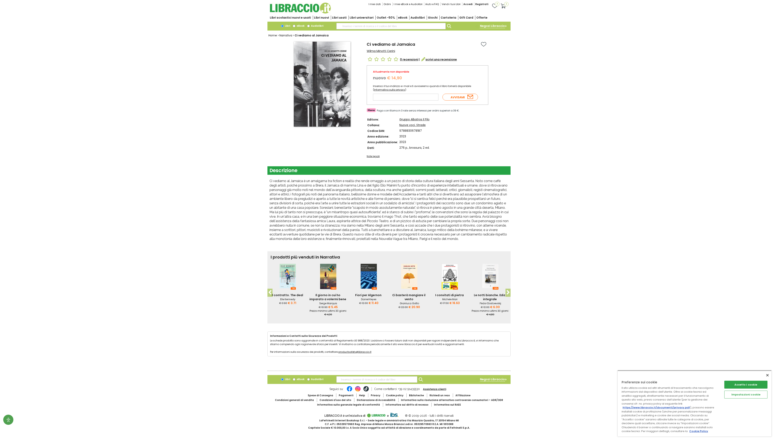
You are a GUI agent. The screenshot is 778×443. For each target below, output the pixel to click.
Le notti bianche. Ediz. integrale (490, 297)
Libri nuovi (321, 18)
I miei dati (375, 4)
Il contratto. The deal (287, 295)
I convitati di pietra (449, 295)
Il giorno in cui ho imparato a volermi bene (327, 297)
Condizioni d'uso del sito (335, 400)
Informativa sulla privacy (389, 89)
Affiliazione (462, 395)
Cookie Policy (698, 431)
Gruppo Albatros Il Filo (414, 119)
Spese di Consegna (320, 395)
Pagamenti (346, 395)
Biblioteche (416, 395)
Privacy (375, 395)
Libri (287, 26)
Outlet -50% (386, 18)
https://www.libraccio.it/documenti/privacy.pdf (656, 407)
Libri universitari (362, 18)
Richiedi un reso (440, 395)
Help (362, 395)
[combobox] (391, 26)
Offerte (481, 18)
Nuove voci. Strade (412, 125)
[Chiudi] (767, 375)
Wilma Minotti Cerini (381, 51)
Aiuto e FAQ (432, 4)
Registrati (481, 4)
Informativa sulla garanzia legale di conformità (348, 404)
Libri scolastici (290, 18)
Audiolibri (417, 18)
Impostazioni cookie (745, 394)
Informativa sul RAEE (447, 404)
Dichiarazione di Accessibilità (376, 400)
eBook (402, 18)
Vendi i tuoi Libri (451, 4)
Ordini (387, 4)
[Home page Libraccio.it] (300, 12)
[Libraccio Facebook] (349, 390)
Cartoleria (448, 18)
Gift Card (466, 18)
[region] (695, 403)
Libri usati (339, 18)
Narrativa (285, 35)
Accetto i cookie (745, 385)
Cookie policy (394, 395)
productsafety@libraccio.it (354, 352)
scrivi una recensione (441, 59)
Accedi (467, 4)
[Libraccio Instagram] (358, 390)
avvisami (458, 97)
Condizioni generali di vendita (294, 400)
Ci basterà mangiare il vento (408, 297)
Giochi (433, 18)
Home (272, 35)
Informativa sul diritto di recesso (407, 404)
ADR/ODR (452, 400)
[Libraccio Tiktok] (366, 390)
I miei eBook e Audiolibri (408, 4)
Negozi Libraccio (492, 26)
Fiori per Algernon (368, 295)
